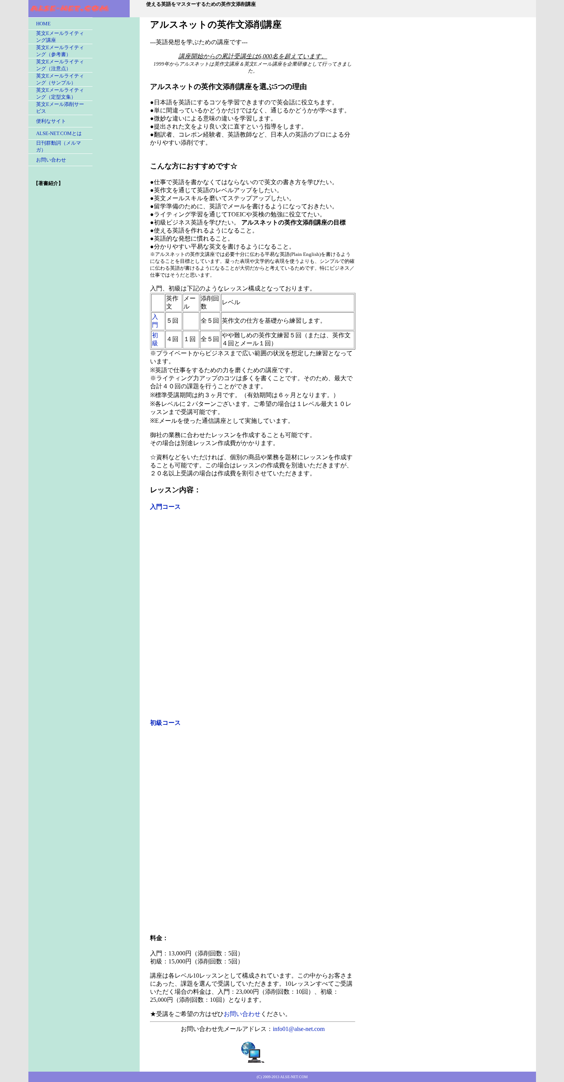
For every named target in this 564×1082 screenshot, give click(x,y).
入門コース (165, 506)
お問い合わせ (51, 160)
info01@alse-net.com (299, 1029)
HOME (43, 23)
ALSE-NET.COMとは (59, 133)
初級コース (165, 722)
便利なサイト (51, 121)
